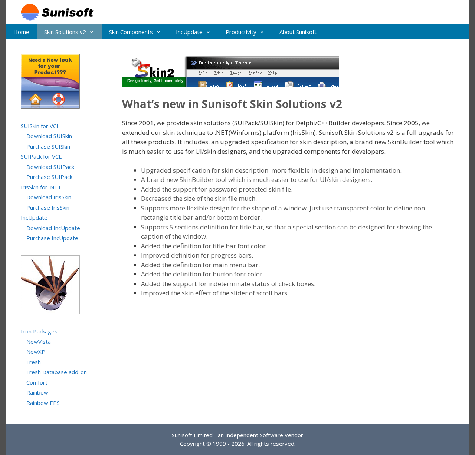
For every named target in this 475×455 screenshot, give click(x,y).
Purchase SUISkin (48, 146)
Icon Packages (39, 331)
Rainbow (37, 392)
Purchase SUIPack (49, 176)
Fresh (33, 362)
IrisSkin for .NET (41, 187)
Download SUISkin (49, 136)
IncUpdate (189, 32)
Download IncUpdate (53, 228)
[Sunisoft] (53, 11)
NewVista (38, 341)
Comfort (37, 382)
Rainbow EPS (43, 402)
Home (21, 32)
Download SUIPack (50, 166)
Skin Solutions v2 (65, 32)
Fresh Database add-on (56, 372)
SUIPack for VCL (41, 156)
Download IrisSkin (48, 197)
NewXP (35, 351)
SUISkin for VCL (40, 126)
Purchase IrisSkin (47, 207)
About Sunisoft (298, 32)
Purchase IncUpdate (52, 238)
